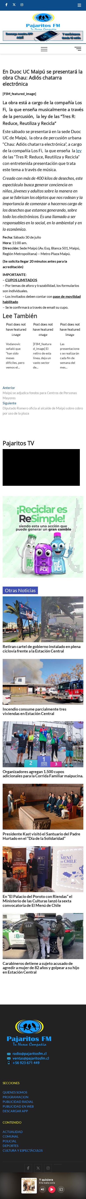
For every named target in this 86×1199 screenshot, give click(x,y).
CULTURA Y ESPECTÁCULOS (23, 1150)
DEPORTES (10, 1146)
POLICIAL (9, 1141)
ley (79, 150)
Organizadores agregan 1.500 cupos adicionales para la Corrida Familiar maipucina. (43, 773)
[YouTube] (58, 1164)
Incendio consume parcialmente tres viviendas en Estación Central (34, 711)
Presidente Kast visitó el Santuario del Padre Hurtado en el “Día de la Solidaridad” (41, 836)
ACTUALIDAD (13, 1132)
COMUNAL (11, 1136)
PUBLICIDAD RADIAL (18, 1102)
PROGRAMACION (15, 1097)
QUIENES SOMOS (15, 1092)
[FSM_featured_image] (19, 94)
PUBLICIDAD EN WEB (18, 1106)
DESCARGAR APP (15, 1111)
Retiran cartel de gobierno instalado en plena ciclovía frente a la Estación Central (41, 648)
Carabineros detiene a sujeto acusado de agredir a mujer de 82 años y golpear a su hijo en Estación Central (41, 968)
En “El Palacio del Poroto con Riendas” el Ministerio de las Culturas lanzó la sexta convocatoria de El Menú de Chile (37, 901)
